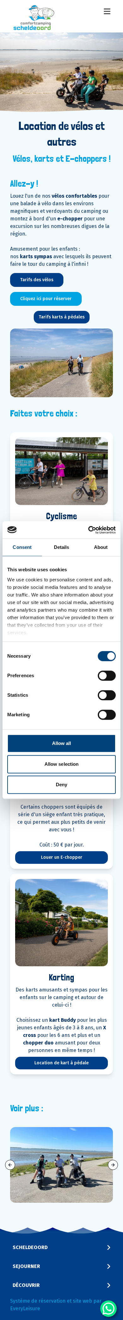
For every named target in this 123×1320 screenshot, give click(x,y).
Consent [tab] (22, 547)
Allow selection (61, 764)
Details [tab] (61, 547)
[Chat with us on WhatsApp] (108, 1308)
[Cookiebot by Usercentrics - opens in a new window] (88, 530)
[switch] (107, 676)
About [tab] (101, 547)
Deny (61, 784)
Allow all (61, 743)
